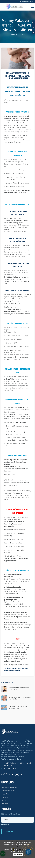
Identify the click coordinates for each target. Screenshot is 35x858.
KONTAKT (6, 803)
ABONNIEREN (10, 831)
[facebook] (3, 774)
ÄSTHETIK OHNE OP (8, 791)
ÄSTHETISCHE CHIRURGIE (10, 788)
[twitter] (8, 774)
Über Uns (6, 794)
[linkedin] (21, 774)
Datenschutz (6, 824)
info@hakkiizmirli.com (10, 768)
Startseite (14, 34)
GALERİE (5, 797)
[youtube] (17, 774)
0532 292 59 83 (8, 766)
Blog (23, 34)
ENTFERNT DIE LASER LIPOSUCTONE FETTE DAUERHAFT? (19, 689)
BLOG (4, 800)
